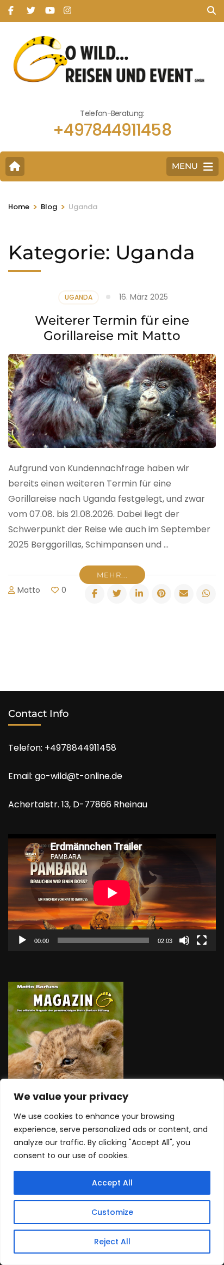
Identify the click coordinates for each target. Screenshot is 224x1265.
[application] (112, 892)
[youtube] (49, 7)
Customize (112, 1212)
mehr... (112, 574)
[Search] (211, 10)
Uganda (78, 297)
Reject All (112, 1241)
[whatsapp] (206, 594)
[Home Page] (14, 166)
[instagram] (67, 7)
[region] (112, 1172)
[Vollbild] (201, 940)
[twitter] (30, 7)
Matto (28, 590)
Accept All (112, 1182)
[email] (184, 594)
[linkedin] (139, 594)
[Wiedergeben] (22, 940)
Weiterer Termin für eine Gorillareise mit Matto (112, 328)
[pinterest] (161, 594)
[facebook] (12, 7)
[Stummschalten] (184, 940)
